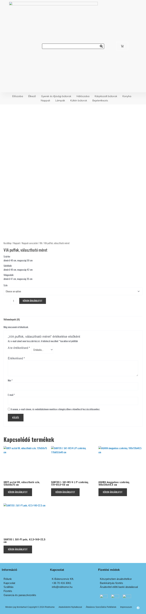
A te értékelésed (19, 347)
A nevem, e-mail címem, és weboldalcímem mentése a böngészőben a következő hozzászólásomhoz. (55, 409)
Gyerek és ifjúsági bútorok (56, 96)
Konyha (126, 96)
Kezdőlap (7, 243)
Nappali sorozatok (30, 243)
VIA (41, 243)
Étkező (32, 96)
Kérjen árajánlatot (32, 300)
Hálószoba (83, 96)
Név (10, 380)
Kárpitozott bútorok (106, 96)
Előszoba (17, 96)
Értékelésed (16, 358)
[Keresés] (101, 46)
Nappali (45, 100)
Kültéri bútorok (78, 100)
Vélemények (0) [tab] (12, 319)
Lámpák (60, 100)
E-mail (11, 395)
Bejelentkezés (100, 100)
